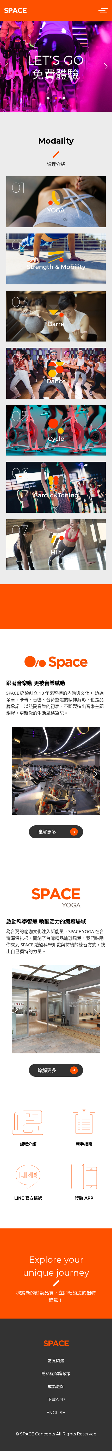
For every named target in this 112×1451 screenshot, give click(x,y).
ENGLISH (56, 1412)
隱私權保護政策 (56, 1373)
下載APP (56, 1399)
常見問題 (56, 1360)
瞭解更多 (47, 832)
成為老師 (56, 1386)
